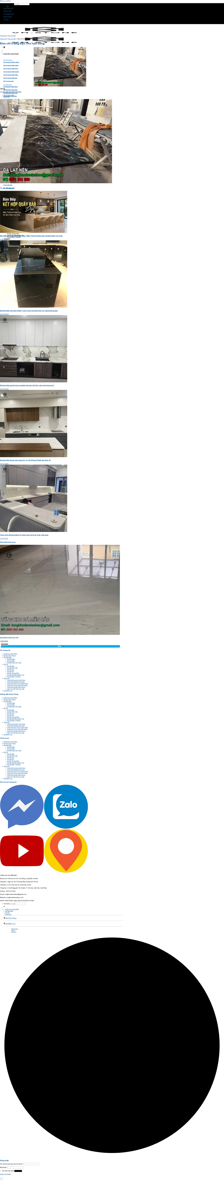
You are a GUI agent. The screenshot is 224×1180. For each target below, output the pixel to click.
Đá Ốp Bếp (10, 666)
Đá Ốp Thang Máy (13, 233)
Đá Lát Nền (12, 36)
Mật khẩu (3, 1167)
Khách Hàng (8, 17)
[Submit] (7, 6)
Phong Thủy (7, 11)
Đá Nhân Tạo (8, 691)
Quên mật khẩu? (5, 1174)
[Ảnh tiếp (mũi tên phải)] (2, 1179)
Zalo (63, 646)
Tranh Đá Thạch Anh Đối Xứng (17, 685)
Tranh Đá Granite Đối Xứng (16, 680)
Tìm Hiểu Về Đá (9, 14)
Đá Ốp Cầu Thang (10, 655)
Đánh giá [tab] (7, 97)
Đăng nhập (18, 1171)
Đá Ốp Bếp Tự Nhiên (14, 237)
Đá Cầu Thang (10, 918)
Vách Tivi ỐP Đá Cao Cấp (15, 689)
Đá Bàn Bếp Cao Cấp (14, 663)
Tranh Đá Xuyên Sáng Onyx (16, 687)
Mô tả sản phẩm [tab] (9, 95)
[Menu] (4, 47)
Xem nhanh (4, 644)
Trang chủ (3, 36)
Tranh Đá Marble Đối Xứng (16, 682)
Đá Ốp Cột (10, 670)
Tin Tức (6, 19)
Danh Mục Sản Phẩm (11, 54)
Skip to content (5, 1)
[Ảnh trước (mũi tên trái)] (0, 1179)
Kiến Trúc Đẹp (8, 8)
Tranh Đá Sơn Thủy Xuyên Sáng (17, 684)
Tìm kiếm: (10, 4)
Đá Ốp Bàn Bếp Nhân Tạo (15, 675)
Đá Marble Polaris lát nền (9, 637)
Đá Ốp (6, 664)
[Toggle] (4, 911)
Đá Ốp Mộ (10, 671)
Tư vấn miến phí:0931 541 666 (10, 92)
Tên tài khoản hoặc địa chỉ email (11, 1164)
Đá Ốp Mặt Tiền (12, 668)
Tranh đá (6, 678)
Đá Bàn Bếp (7, 657)
